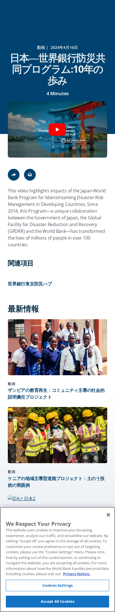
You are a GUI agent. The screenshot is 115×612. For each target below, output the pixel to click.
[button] (30, 175)
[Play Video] (57, 129)
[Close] (108, 515)
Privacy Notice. (76, 573)
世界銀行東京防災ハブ (30, 284)
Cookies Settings (57, 585)
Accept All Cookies (57, 601)
